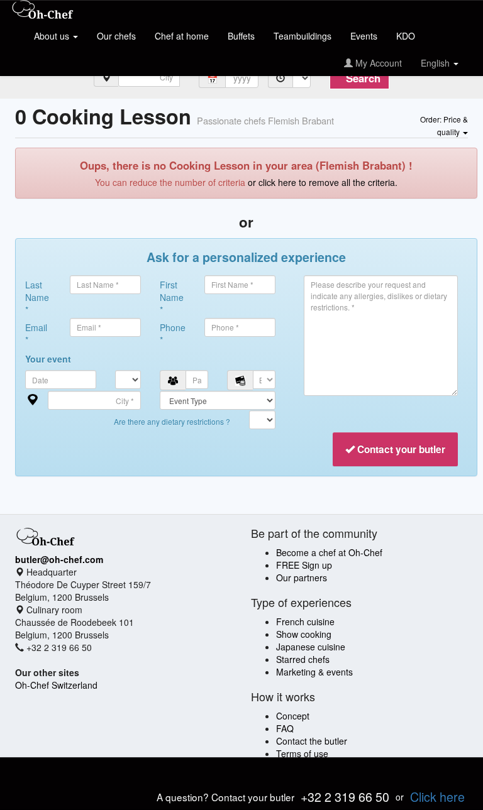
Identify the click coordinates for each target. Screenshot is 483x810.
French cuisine (305, 621)
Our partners (301, 577)
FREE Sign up (304, 565)
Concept (292, 715)
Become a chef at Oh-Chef (329, 552)
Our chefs (116, 36)
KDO (405, 36)
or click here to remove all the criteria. (322, 182)
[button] (444, 125)
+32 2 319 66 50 (345, 796)
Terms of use (302, 753)
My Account (377, 63)
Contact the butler (311, 741)
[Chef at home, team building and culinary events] (43, 10)
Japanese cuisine (310, 646)
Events (363, 36)
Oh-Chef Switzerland (56, 685)
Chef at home (182, 36)
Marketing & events (314, 671)
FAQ (285, 728)
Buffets (241, 36)
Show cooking (303, 634)
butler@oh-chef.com (59, 559)
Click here (437, 796)
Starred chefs (303, 659)
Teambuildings (302, 36)
